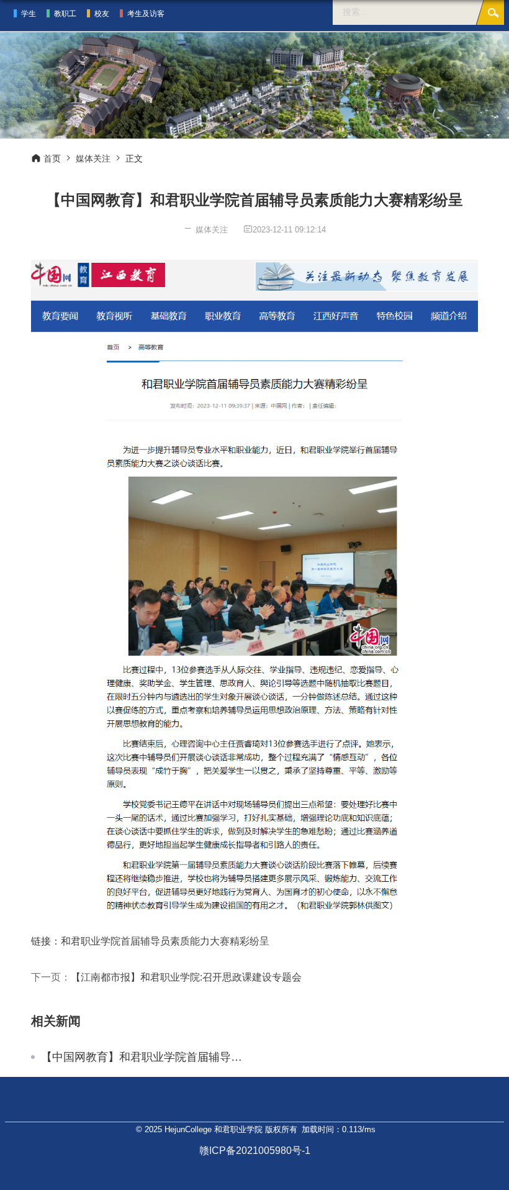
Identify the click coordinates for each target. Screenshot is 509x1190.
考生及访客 (145, 13)
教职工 (65, 13)
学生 (28, 13)
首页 (52, 158)
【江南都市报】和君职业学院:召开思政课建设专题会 (186, 977)
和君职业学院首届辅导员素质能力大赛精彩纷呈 (165, 941)
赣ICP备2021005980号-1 (254, 1150)
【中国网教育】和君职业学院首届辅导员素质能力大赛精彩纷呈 (143, 1057)
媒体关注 (93, 158)
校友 (101, 13)
